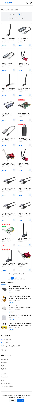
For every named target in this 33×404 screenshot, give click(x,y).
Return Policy (5, 377)
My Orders (4, 362)
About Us (4, 374)
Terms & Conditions (7, 386)
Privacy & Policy (5, 383)
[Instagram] (5, 349)
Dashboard (4, 359)
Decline (12, 400)
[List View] (22, 14)
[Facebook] (2, 349)
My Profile (4, 369)
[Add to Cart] (14, 45)
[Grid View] (19, 14)
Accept (20, 401)
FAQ (2, 380)
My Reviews (4, 366)
